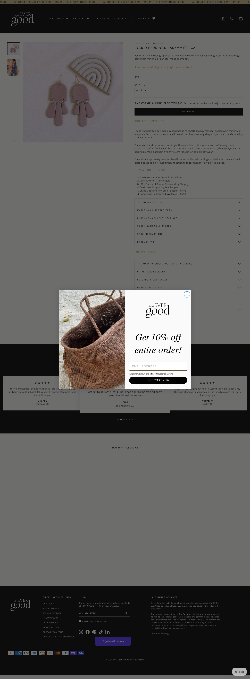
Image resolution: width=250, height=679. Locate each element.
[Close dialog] (187, 294)
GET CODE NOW (158, 380)
